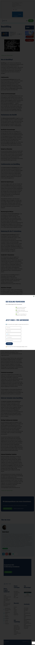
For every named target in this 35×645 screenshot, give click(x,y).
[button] (33, 296)
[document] (17, 322)
